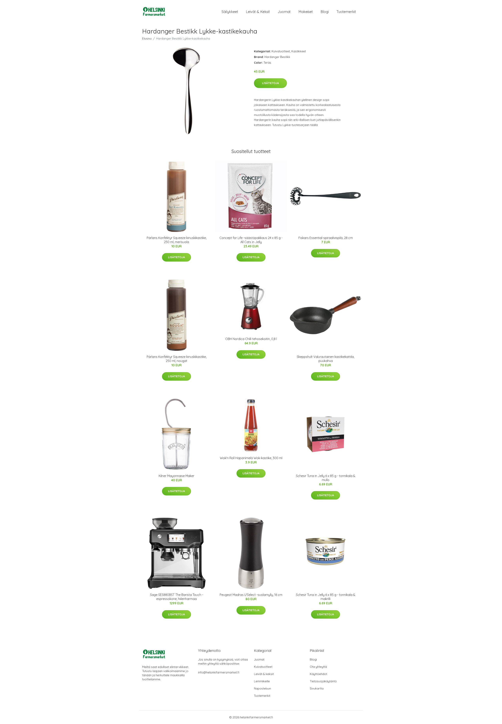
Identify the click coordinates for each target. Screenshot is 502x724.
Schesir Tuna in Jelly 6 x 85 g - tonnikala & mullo (325, 478)
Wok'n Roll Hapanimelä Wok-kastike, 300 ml (251, 458)
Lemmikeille (262, 681)
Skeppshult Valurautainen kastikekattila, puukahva (325, 359)
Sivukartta (317, 688)
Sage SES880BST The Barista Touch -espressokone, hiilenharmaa (176, 597)
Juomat (284, 11)
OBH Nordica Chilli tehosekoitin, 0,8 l (251, 339)
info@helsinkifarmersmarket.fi (218, 672)
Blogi (325, 11)
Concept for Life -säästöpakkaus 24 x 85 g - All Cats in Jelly (251, 240)
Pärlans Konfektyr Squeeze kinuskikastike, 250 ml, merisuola (176, 240)
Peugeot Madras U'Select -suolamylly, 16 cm (251, 595)
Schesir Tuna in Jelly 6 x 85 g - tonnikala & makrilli (325, 597)
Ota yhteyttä (318, 667)
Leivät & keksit (258, 11)
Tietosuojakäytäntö (323, 681)
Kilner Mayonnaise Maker (176, 476)
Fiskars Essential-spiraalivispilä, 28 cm (325, 238)
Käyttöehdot (318, 674)
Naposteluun (262, 688)
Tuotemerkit (346, 11)
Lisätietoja (270, 83)
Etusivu (147, 38)
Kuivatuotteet (281, 51)
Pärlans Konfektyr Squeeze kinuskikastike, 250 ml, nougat (176, 359)
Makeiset (305, 11)
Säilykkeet (230, 11)
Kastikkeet (298, 51)
